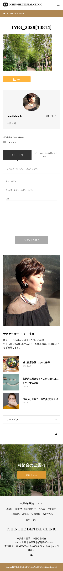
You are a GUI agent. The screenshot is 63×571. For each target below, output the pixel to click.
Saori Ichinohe (18, 137)
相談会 (25, 514)
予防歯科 (52, 509)
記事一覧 (49, 116)
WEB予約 (48, 514)
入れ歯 (41, 509)
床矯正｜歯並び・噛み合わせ (21, 509)
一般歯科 (15, 514)
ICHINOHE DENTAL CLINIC (31, 529)
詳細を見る (31, 475)
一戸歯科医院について (31, 503)
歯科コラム (31, 519)
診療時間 (36, 514)
